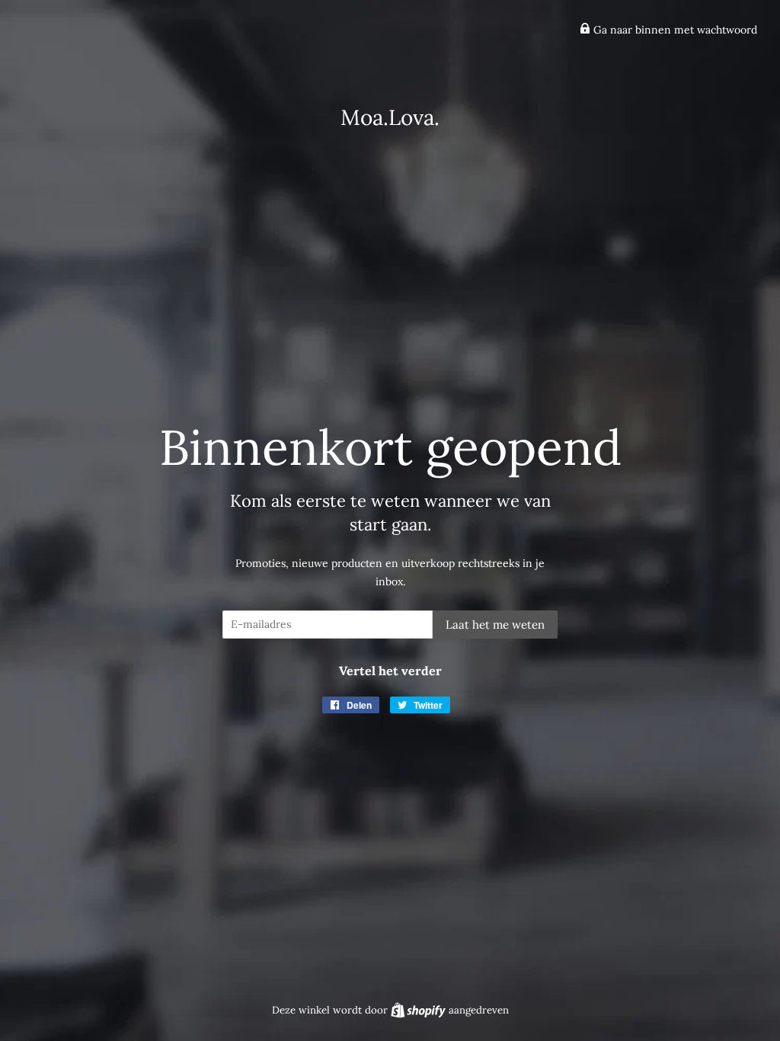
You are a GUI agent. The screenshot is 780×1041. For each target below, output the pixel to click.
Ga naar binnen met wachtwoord (673, 30)
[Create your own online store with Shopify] (420, 1010)
